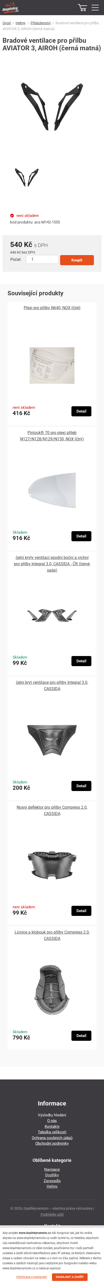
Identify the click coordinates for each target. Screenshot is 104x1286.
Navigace (52, 1169)
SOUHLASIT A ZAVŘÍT (70, 1277)
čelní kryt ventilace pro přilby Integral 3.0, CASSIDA (52, 685)
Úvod (7, 23)
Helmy (20, 23)
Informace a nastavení (31, 1277)
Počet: (15, 259)
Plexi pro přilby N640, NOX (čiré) (52, 307)
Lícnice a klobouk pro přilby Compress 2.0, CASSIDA (52, 935)
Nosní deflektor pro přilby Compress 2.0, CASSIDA (52, 810)
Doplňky (52, 1175)
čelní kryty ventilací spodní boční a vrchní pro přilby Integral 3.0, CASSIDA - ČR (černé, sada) (52, 564)
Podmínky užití (52, 1214)
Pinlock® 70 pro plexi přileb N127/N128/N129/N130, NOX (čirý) (52, 435)
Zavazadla (52, 1181)
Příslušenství (40, 23)
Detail (81, 411)
